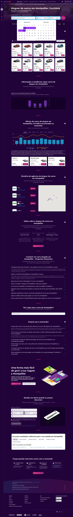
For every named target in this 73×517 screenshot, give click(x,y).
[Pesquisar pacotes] (1, 12)
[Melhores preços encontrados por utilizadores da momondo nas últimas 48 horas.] (65, 31)
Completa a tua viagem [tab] (50, 439)
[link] (25, 164)
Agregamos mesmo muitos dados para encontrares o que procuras (25, 487)
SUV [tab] (37, 132)
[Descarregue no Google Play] (59, 498)
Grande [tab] (33, 132)
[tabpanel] (38, 102)
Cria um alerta (55, 466)
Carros (12, 4)
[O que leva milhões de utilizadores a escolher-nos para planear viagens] (65, 322)
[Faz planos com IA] (1, 14)
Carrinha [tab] (41, 132)
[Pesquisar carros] (1, 9)
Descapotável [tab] (50, 132)
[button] (2, 1)
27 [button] (34, 35)
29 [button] (21, 38)
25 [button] (29, 35)
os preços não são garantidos (36, 482)
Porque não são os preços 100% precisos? (20, 489)
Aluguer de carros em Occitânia (28, 4)
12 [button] (32, 30)
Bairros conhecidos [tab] (23, 439)
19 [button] (32, 33)
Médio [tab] (30, 132)
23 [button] (24, 35)
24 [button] (27, 35)
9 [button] (24, 30)
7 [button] (19, 30)
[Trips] (1, 17)
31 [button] (51, 38)
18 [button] (29, 33)
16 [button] (24, 33)
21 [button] (19, 35)
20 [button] (34, 33)
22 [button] (21, 35)
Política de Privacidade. (31, 425)
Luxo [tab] (45, 132)
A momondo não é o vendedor (18, 485)
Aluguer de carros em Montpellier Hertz (19, 447)
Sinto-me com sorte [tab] (16, 441)
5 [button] (38, 30)
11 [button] (29, 30)
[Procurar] (1, 7)
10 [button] (51, 30)
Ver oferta (19, 55)
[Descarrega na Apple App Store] (59, 501)
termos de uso (25, 425)
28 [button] (19, 38)
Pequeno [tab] (25, 132)
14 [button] (19, 33)
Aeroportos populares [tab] (32, 439)
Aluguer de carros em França (18, 4)
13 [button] (34, 30)
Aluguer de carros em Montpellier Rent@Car (54, 447)
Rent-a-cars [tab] (15, 439)
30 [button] (24, 38)
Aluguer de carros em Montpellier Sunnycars (37, 447)
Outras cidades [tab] (41, 439)
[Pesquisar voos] (1, 5)
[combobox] (16, 15)
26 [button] (32, 35)
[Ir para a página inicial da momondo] (7, 1)
